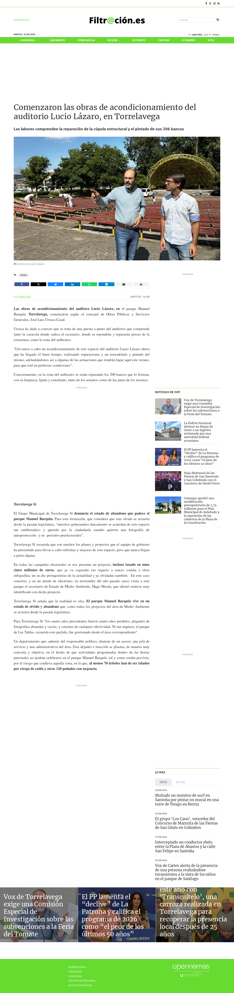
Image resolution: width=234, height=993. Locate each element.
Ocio (211, 40)
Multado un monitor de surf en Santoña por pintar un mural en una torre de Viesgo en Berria (187, 799)
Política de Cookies (80, 985)
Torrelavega (86, 40)
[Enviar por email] (124, 284)
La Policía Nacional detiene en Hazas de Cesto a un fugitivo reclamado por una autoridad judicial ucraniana (198, 431)
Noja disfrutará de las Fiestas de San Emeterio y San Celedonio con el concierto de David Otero (202, 478)
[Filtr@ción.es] (116, 20)
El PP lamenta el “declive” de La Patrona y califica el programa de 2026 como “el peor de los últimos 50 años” (201, 456)
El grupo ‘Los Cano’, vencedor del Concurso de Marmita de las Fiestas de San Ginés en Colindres (186, 823)
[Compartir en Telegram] (106, 284)
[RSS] (218, 3)
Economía (188, 40)
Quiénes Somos (77, 967)
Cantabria (27, 40)
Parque (23, 275)
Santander (57, 40)
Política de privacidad (82, 980)
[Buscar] (217, 19)
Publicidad (75, 971)
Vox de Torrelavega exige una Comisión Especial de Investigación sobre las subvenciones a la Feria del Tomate (202, 407)
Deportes (139, 40)
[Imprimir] (141, 284)
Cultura (163, 40)
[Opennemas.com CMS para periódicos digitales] (191, 970)
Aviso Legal (75, 976)
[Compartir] (21, 284)
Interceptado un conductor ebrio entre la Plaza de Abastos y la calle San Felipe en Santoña (185, 846)
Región (112, 40)
